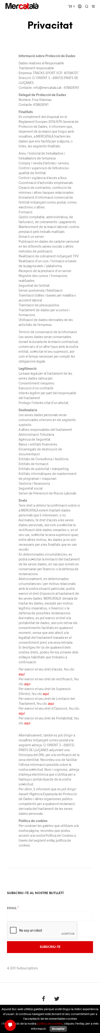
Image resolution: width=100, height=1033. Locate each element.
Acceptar (58, 1028)
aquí (22, 674)
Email (13, 908)
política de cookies (50, 1023)
